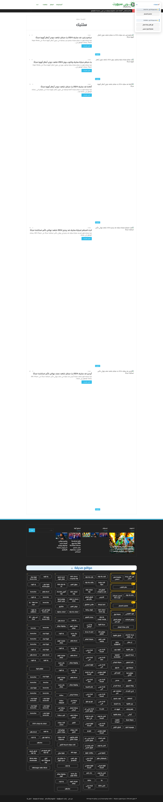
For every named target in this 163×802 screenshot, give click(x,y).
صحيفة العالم (89, 639)
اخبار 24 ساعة (89, 631)
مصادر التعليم (89, 617)
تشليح (74, 722)
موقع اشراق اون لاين (117, 620)
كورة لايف (46, 633)
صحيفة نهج (129, 667)
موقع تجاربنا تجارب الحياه (61, 600)
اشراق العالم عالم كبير (89, 598)
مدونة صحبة (129, 719)
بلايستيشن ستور (101, 758)
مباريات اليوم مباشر (74, 627)
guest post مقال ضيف (61, 578)
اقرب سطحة (61, 715)
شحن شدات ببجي (101, 739)
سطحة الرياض (74, 694)
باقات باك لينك (89, 582)
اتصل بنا (29, 798)
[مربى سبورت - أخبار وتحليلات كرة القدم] (124, 4)
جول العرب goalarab (73, 759)
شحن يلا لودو (102, 745)
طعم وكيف (129, 709)
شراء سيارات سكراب (61, 723)
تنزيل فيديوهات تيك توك (46, 760)
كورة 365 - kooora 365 (46, 618)
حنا (102, 780)
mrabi (89, 35)
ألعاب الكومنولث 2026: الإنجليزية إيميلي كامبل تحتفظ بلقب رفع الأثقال (121, 549)
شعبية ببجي (101, 752)
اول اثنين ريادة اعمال (129, 577)
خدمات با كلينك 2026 (73, 600)
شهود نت (117, 709)
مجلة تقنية (101, 624)
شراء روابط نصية (101, 583)
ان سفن (129, 642)
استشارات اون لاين (117, 692)
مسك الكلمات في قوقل (129, 635)
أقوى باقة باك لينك (61, 592)
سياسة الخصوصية (38, 798)
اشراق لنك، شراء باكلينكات (101, 590)
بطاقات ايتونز (89, 752)
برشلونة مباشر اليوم (61, 775)
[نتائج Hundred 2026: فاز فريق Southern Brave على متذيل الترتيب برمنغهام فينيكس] (103, 535)
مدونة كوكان (117, 662)
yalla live (67, 788)
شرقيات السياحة (117, 720)
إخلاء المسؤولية (62, 798)
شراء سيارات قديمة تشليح (67, 744)
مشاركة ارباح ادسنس (117, 578)
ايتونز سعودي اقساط (102, 673)
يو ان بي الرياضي (89, 625)
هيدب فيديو (117, 698)
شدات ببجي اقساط (101, 650)
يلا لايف (67, 765)
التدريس (101, 597)
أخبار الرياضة (59, 4)
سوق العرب (73, 584)
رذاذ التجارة (117, 703)
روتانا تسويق (130, 685)
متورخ (129, 680)
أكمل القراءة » (86, 46)
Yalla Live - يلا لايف (33, 603)
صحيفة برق (117, 614)
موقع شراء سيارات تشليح (61, 730)
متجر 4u (101, 708)
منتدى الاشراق (89, 604)
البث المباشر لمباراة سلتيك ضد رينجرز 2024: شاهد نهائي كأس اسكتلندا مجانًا (61, 230)
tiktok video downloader (33, 759)
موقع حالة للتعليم (101, 632)
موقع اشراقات (129, 619)
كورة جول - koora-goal (45, 585)
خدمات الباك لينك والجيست (74, 577)
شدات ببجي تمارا (89, 651)
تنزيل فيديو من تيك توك (45, 751)
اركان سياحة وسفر (123, 626)
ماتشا (89, 780)
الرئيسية (83, 19)
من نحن (70, 798)
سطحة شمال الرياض (74, 708)
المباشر (52, 4)
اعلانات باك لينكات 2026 (39, 723)
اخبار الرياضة (101, 604)
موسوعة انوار (129, 727)
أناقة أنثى (117, 673)
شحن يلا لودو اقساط (89, 673)
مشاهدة (45, 4)
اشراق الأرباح (117, 727)
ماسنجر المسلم (123, 605)
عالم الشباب (123, 587)
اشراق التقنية (117, 635)
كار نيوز (117, 667)
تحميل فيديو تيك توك (33, 752)
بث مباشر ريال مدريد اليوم (61, 759)
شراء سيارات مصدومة (61, 738)
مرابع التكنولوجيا (117, 643)
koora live (33, 591)
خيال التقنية (129, 649)
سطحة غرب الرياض (61, 708)
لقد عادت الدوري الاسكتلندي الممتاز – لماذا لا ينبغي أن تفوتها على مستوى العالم (106, 10)
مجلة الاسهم (130, 654)
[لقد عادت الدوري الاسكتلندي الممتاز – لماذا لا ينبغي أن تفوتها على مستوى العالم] (86, 535)
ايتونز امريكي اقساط (89, 724)
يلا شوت (73, 620)
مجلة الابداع (117, 685)
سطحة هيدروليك (61, 701)
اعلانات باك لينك (73, 611)
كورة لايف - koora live (46, 699)
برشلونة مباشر (61, 626)
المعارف (129, 698)
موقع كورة (39, 668)
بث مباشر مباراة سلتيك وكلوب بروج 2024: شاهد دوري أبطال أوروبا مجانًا (63, 62)
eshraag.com (89, 798)
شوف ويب (117, 649)
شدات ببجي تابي (89, 658)
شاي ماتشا (101, 785)
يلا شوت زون (46, 737)
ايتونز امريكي (89, 664)
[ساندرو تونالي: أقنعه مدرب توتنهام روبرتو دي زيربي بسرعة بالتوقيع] (95, 535)
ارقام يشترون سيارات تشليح (74, 738)
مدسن (117, 680)
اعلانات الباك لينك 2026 (101, 610)
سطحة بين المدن (74, 701)
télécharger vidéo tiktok (39, 767)
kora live (33, 628)
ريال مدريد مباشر (74, 634)
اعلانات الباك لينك (89, 590)
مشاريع (61, 606)
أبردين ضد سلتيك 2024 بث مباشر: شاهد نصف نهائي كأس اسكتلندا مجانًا (62, 374)
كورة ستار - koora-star (33, 578)
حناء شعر (89, 772)
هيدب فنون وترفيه (101, 640)
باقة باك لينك (130, 595)
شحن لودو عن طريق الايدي (89, 746)
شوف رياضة (89, 609)
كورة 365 (74, 752)
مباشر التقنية (117, 714)
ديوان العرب (74, 606)
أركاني (130, 714)
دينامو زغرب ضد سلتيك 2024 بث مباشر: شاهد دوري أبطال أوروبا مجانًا (64, 38)
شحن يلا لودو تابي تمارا (89, 717)
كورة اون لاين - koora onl (46, 610)
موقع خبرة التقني (129, 674)
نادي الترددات (130, 691)
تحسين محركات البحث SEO (117, 596)
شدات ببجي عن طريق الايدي (89, 709)
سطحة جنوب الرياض (74, 716)
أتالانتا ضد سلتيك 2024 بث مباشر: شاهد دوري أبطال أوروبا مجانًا (66, 87)
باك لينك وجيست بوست (101, 618)
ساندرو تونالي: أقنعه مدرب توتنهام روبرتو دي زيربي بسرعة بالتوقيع (62, 545)
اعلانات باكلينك (61, 611)
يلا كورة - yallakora (33, 610)
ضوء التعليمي (129, 613)
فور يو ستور (89, 701)
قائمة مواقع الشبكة (106, 798)
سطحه (61, 695)
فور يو (89, 730)
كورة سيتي (61, 753)
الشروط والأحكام (50, 798)
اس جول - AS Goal (33, 618)
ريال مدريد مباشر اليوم (73, 774)
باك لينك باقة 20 (61, 585)
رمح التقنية (129, 703)
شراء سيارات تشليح (73, 730)
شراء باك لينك (102, 576)
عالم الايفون (130, 662)
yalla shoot (61, 620)
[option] (121, 543)
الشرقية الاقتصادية (117, 655)
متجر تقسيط (89, 686)
